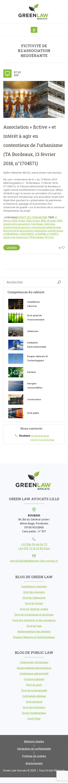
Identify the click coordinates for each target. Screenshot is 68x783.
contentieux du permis (16, 227)
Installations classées (34, 586)
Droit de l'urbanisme (33, 217)
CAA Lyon (49, 224)
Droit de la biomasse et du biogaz (34, 614)
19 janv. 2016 (24, 220)
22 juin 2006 (39, 220)
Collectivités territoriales (34, 662)
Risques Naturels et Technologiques (34, 637)
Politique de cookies (34, 756)
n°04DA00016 (10, 233)
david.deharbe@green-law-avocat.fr (34, 560)
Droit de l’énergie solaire (34, 609)
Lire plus (12, 247)
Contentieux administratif (34, 673)
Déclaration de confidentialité (34, 748)
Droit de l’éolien (34, 603)
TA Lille (49, 237)
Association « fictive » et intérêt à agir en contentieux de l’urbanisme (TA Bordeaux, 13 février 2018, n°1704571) (33, 145)
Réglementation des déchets (34, 631)
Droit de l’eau (34, 626)
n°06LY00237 (26, 233)
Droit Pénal (34, 718)
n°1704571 (52, 233)
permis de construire (15, 237)
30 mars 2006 (54, 220)
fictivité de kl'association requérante (25, 230)
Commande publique (34, 696)
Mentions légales (34, 741)
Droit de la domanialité (34, 690)
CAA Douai (37, 224)
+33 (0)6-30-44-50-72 (34, 544)
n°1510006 (40, 233)
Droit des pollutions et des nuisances (34, 620)
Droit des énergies (34, 592)
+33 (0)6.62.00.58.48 (39, 435)
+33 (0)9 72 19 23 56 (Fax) (42, 439)
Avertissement (34, 763)
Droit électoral (34, 701)
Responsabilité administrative (34, 668)
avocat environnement (16, 224)
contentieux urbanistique (46, 227)
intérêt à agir (55, 230)
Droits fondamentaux (34, 713)
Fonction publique (34, 679)
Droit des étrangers (34, 707)
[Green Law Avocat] (34, 11)
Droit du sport (34, 684)
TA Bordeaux (36, 237)
